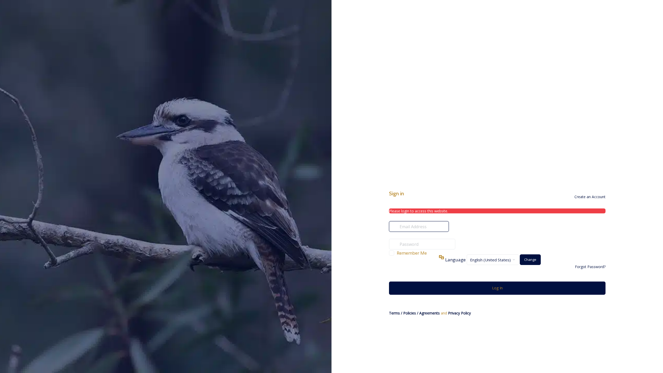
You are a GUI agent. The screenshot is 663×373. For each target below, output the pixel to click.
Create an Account (590, 196)
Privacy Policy (459, 313)
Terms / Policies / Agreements (414, 313)
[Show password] (460, 244)
